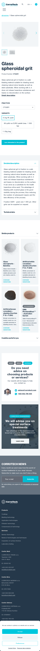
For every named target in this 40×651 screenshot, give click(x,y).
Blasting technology (8, 517)
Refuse (20, 637)
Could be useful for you (10, 338)
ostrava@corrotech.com (27, 390)
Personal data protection (24, 648)
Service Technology (8, 534)
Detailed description (11, 163)
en (29, 4)
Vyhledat (23, 5)
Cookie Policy (12, 648)
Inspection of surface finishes (11, 541)
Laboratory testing (8, 544)
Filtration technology (8, 523)
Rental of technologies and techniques (14, 538)
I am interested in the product (14, 142)
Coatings (4, 514)
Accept (20, 632)
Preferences (20, 643)
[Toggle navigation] (4, 10)
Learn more (20, 441)
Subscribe (30, 479)
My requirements (34, 4)
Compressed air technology (11, 527)
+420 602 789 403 (25, 394)
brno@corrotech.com (8, 595)
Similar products (8, 233)
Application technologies (10, 520)
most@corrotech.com (8, 570)
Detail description (8, 95)
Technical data (9, 212)
